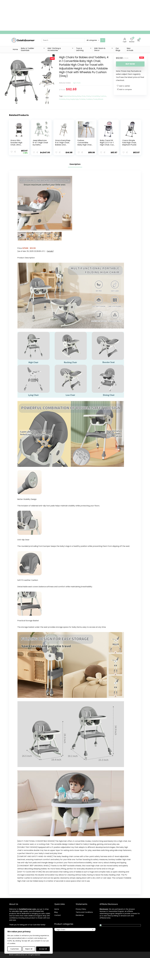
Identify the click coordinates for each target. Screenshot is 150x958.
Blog (56, 912)
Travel (95, 99)
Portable (82, 99)
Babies (74, 96)
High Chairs (76, 83)
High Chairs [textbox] (74, 930)
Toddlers (89, 99)
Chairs (88, 96)
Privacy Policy (81, 909)
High (76, 99)
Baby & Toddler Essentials (27, 49)
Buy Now (130, 64)
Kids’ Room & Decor (99, 49)
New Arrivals (130, 49)
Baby (79, 96)
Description (75, 164)
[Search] (102, 40)
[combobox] (75, 929)
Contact (57, 915)
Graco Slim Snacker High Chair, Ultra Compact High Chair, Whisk (17, 144)
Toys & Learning (79, 49)
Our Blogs (118, 49)
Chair (83, 96)
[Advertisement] (66, 15)
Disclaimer (80, 915)
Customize (14, 949)
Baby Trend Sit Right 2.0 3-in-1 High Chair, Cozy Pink (107, 143)
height (72, 99)
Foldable (62, 99)
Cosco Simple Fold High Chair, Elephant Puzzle (129, 142)
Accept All (43, 949)
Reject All (28, 949)
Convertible (95, 96)
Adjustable (67, 96)
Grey (67, 99)
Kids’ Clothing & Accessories (54, 49)
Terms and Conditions (84, 912)
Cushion (103, 96)
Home (15, 49)
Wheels (100, 99)
